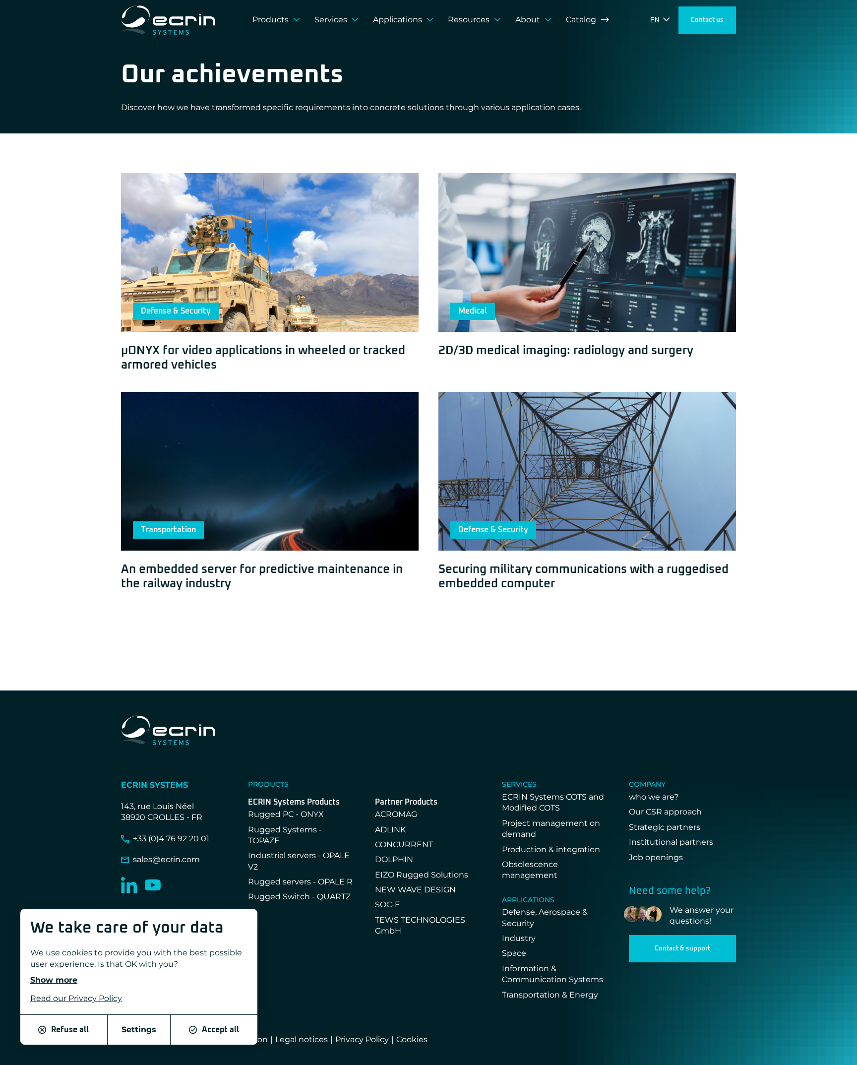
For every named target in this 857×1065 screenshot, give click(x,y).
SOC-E (387, 904)
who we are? (653, 797)
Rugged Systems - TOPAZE (285, 835)
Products (270, 19)
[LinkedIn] (129, 885)
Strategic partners (664, 827)
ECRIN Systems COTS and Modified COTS (553, 802)
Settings (139, 1029)
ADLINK (390, 829)
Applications (397, 19)
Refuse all (70, 1030)
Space (514, 953)
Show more (53, 980)
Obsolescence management (530, 870)
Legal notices (301, 1039)
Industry (519, 938)
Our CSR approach (665, 811)
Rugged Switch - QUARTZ (299, 896)
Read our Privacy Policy (76, 998)
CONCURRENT (404, 844)
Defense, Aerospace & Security (545, 917)
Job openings (656, 857)
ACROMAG (396, 814)
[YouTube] (153, 885)
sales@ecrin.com (166, 859)
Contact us (707, 20)
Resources (469, 19)
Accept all (220, 1030)
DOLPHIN (394, 859)
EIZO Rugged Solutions (421, 874)
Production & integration (551, 849)
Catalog (581, 19)
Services (330, 19)
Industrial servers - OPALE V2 (299, 861)
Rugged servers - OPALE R (300, 881)
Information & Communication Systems (552, 974)
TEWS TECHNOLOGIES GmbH (420, 925)
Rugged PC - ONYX (286, 814)
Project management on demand (551, 828)
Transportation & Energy (550, 995)
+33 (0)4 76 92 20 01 (171, 838)
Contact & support (682, 948)
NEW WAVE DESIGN (415, 889)
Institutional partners (671, 842)
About (527, 19)
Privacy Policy (362, 1039)
